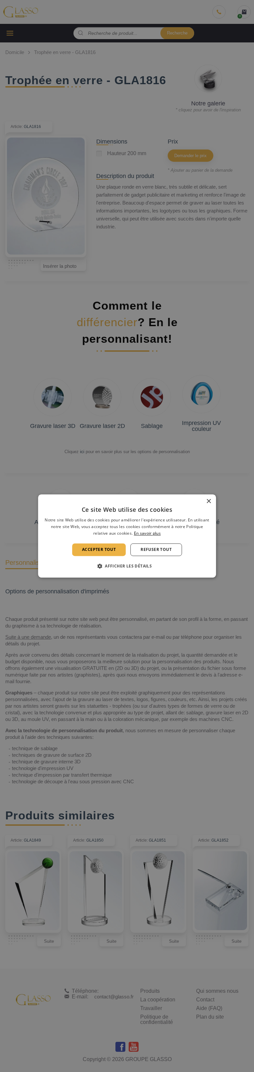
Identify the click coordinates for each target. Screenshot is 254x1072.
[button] (127, 566)
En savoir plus (147, 533)
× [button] (208, 501)
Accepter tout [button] (99, 549)
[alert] (127, 536)
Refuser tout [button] (156, 549)
